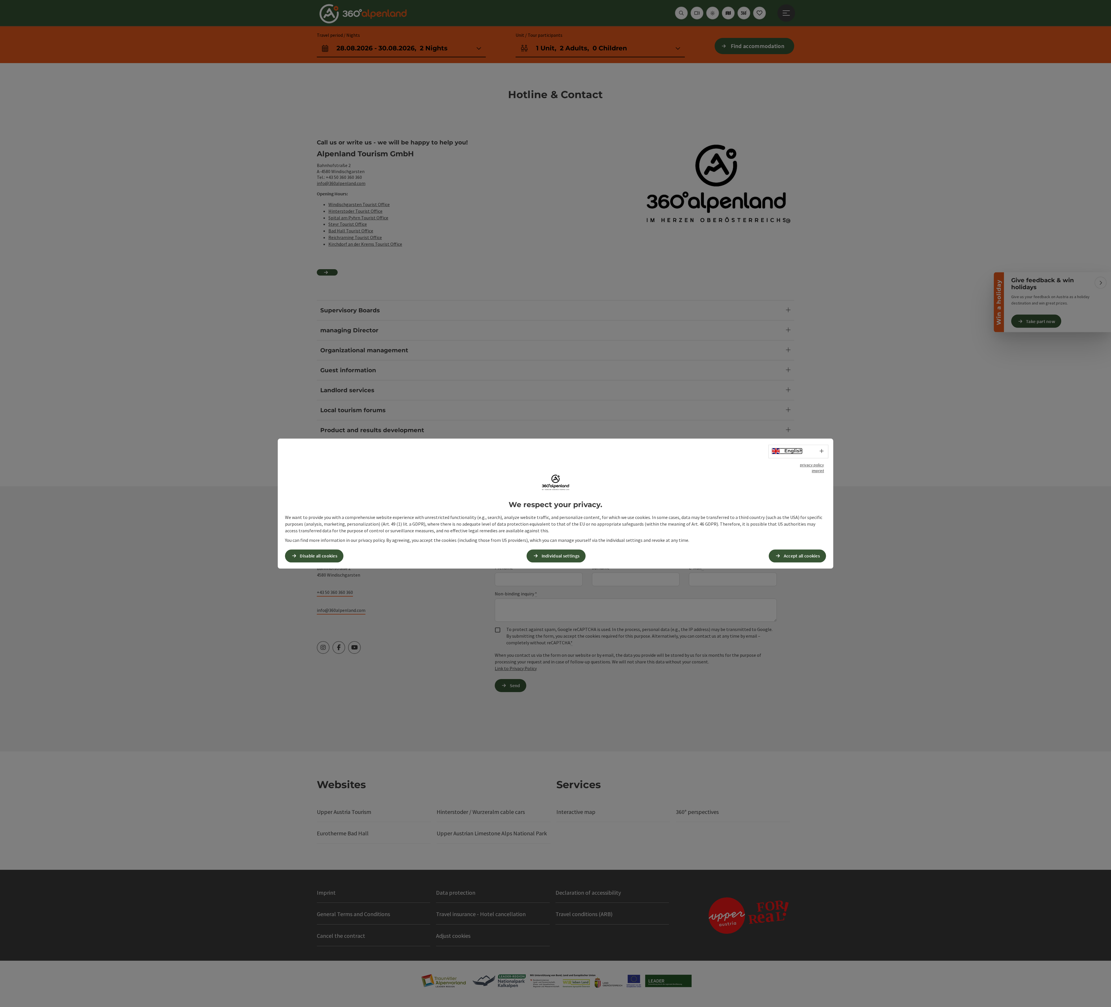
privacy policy (812, 464)
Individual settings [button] (561, 556)
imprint (818, 470)
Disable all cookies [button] (318, 556)
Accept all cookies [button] (802, 556)
